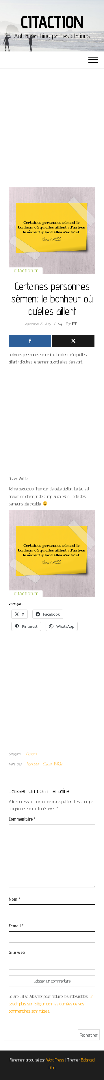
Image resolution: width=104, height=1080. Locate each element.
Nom (14, 899)
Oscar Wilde (52, 764)
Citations (31, 754)
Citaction (52, 21)
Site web (17, 952)
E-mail (16, 925)
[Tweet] (73, 341)
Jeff (74, 324)
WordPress (55, 1060)
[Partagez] (30, 341)
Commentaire (22, 819)
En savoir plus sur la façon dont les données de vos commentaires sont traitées (51, 1004)
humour (33, 764)
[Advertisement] (52, 124)
